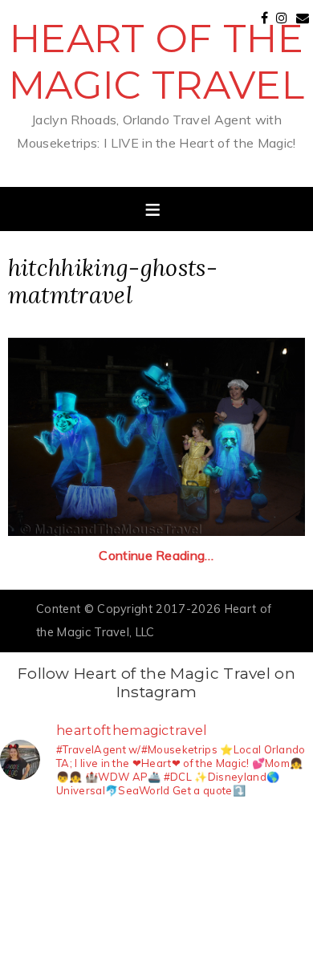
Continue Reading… (156, 555)
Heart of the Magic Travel (156, 61)
